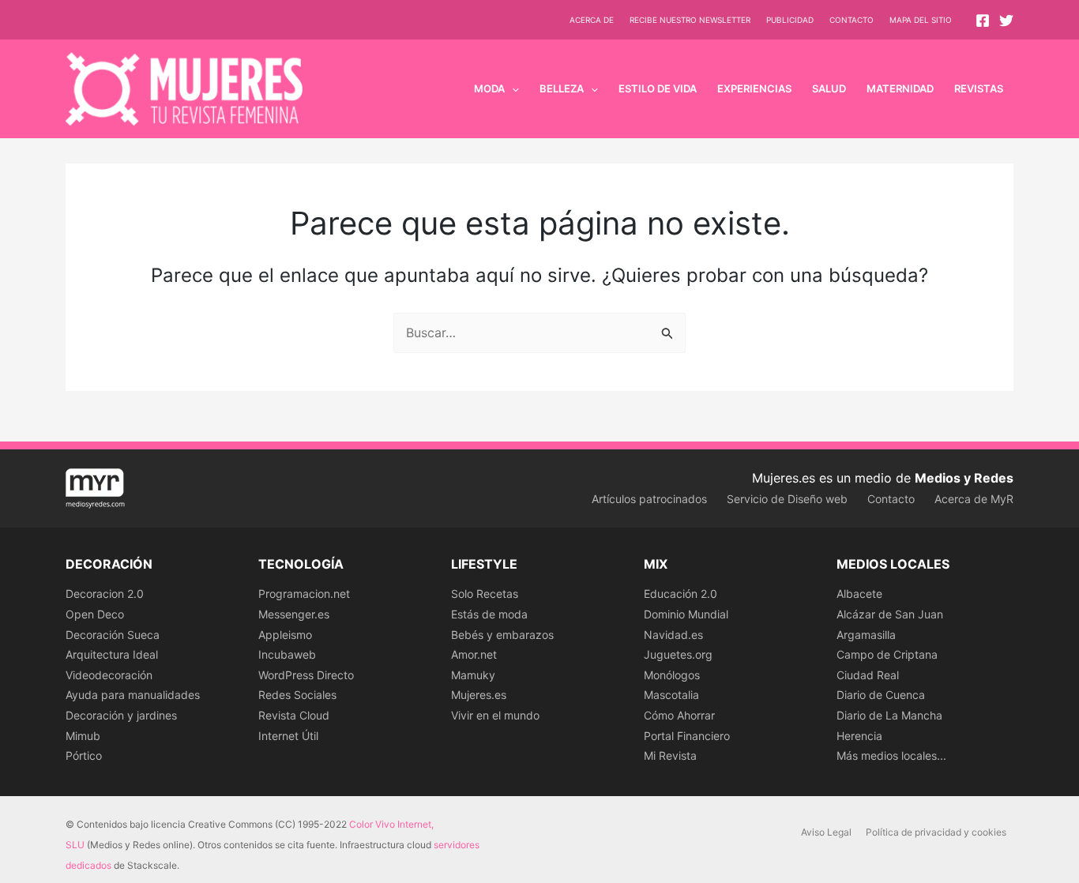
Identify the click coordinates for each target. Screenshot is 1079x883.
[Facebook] (983, 20)
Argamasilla (866, 634)
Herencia (859, 735)
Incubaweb (287, 654)
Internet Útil (288, 735)
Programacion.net (304, 593)
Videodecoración (109, 675)
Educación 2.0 (680, 593)
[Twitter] (1006, 20)
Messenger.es (293, 614)
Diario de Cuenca (881, 694)
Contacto (851, 19)
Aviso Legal (826, 832)
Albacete (859, 593)
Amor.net (474, 654)
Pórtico (84, 755)
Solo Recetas (484, 593)
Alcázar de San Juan (890, 614)
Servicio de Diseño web (787, 498)
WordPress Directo (306, 675)
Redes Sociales (297, 694)
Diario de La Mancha (889, 715)
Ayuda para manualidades (133, 694)
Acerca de (592, 19)
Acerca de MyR (973, 498)
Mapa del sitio (920, 19)
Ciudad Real (868, 675)
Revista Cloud (293, 715)
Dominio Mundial (686, 614)
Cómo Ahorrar (679, 715)
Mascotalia (671, 694)
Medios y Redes (964, 478)
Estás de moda (489, 614)
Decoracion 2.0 (105, 593)
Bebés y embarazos (502, 634)
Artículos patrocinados (649, 498)
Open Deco (95, 614)
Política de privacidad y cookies (936, 832)
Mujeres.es (478, 694)
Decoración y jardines (121, 715)
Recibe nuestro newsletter (690, 19)
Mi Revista (670, 755)
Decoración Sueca (113, 634)
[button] (512, 88)
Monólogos (672, 675)
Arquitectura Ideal (112, 654)
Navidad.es (673, 634)
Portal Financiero (687, 735)
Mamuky (473, 675)
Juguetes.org (678, 654)
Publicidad (790, 19)
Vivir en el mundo (495, 715)
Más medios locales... (891, 755)
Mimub (83, 735)
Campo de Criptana (887, 654)
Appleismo (285, 634)
